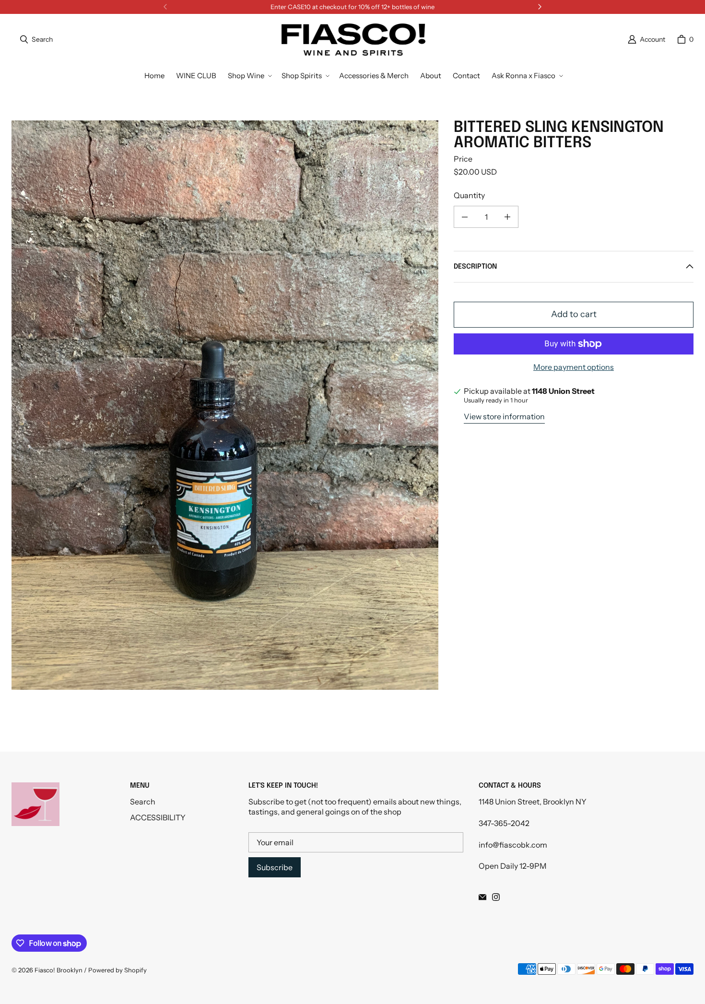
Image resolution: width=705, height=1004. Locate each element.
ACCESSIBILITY (158, 817)
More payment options (573, 367)
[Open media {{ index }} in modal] (225, 405)
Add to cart (574, 314)
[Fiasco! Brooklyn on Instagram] (496, 897)
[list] (225, 405)
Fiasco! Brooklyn (58, 970)
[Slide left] (165, 6)
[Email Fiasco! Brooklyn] (482, 897)
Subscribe (275, 867)
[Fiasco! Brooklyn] (353, 40)
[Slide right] (539, 6)
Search (142, 801)
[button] (249, 75)
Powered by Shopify (117, 970)
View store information (504, 416)
